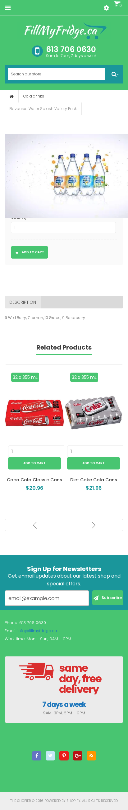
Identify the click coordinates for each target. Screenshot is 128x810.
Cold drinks (33, 96)
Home (12, 96)
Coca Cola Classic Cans (33, 480)
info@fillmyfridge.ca (37, 631)
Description (22, 302)
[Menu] (8, 8)
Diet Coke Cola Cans (92, 480)
